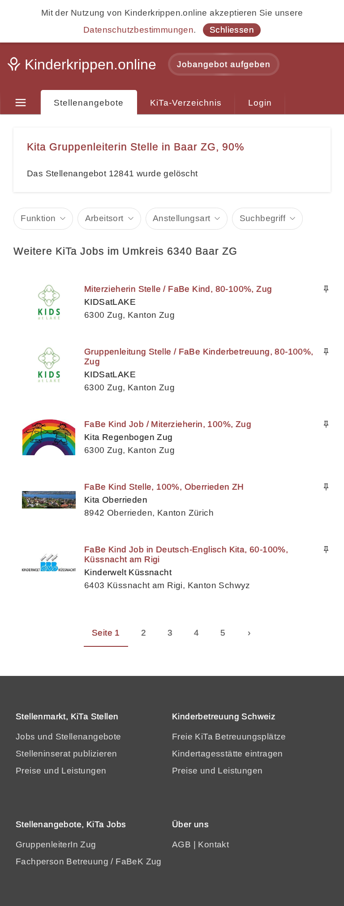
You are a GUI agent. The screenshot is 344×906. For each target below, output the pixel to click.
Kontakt (213, 844)
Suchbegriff (262, 218)
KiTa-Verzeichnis (186, 102)
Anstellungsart (182, 218)
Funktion (38, 218)
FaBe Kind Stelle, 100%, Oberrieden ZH (164, 486)
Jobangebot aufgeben (224, 64)
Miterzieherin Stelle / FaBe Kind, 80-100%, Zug (178, 289)
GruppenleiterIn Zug (56, 844)
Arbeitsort (104, 218)
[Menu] (20, 103)
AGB (181, 844)
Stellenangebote (89, 102)
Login (260, 102)
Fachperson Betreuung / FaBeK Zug (89, 861)
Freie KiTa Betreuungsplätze (229, 736)
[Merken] (326, 289)
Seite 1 (106, 632)
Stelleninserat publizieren (66, 753)
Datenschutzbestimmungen (138, 29)
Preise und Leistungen (61, 770)
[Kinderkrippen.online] (83, 67)
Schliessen (232, 29)
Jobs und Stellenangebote (68, 736)
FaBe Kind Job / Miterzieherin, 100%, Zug (167, 424)
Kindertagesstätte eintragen (227, 753)
